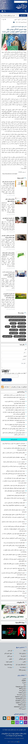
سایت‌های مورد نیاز (21, 664)
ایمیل (24, 356)
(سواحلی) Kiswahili (21, 701)
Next (3, 632)
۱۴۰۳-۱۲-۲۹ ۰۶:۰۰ (10, 195)
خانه (24, 651)
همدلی (7, 327)
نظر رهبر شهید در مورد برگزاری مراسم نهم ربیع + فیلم (13, 405)
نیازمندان (22, 330)
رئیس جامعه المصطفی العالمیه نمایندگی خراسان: (8, 272)
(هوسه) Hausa (22, 705)
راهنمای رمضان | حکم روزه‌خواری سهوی (10, 200)
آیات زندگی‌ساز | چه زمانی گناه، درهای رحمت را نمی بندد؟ (8, 182)
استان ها (23, 656)
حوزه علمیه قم (8, 653)
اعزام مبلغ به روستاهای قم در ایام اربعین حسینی (15, 502)
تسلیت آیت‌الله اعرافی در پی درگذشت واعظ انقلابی (14, 395)
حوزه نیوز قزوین (7, 336)
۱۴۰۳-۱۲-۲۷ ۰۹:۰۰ (10, 268)
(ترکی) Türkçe (22, 693)
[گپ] (17, 722)
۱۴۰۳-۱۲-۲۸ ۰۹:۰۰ (10, 214)
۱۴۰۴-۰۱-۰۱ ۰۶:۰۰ (10, 232)
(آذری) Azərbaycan (21, 699)
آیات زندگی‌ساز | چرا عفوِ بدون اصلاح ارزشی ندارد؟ (8, 219)
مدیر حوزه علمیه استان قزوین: (18, 27)
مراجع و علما (22, 653)
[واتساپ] (13, 722)
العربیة (24, 683)
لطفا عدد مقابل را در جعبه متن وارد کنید (15, 373)
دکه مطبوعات (20, 602)
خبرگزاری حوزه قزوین (19, 336)
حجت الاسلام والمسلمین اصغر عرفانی (15, 317)
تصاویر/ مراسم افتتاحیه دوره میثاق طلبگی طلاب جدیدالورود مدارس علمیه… (15, 492)
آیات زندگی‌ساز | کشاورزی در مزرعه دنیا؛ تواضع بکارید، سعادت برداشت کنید (8, 295)
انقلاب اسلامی (13, 330)
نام (25, 349)
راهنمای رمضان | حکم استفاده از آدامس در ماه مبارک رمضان (8, 254)
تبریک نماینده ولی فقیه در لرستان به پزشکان (15, 471)
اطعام (13, 327)
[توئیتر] (13, 718)
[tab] (14, 439)
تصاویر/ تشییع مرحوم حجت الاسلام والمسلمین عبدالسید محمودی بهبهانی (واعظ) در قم (15, 417)
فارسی (24, 679)
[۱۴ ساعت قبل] (14, 612)
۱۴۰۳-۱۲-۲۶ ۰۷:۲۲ (10, 249)
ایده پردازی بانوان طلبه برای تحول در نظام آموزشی (14, 485)
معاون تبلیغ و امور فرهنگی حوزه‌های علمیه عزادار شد (14, 488)
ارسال (6, 380)
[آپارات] (21, 718)
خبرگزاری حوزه (13, 333)
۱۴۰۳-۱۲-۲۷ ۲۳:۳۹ (9, 290)
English (24, 681)
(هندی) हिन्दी (22, 689)
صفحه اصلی (24, 19)
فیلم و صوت (9, 662)
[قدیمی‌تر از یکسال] (20, 184)
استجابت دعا (21, 327)
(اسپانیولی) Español (20, 697)
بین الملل (9, 656)
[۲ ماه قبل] (14, 632)
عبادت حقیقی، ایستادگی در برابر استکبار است (8, 275)
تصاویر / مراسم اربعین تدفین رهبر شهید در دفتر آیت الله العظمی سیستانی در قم (14, 413)
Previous (24, 632)
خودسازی (13, 323)
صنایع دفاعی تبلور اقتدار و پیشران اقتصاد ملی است (14, 526)
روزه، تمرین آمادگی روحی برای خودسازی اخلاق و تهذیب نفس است (14, 30)
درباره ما (10, 667)
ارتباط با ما (23, 667)
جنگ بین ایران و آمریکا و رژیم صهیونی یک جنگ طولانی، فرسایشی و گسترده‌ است (15, 425)
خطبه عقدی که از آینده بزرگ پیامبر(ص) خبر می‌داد (14, 542)
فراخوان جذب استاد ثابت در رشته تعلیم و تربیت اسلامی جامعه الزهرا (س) (15, 402)
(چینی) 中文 (22, 709)
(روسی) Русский (21, 695)
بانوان (10, 659)
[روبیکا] (25, 722)
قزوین (15, 19)
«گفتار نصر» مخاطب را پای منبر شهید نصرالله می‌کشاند (8, 236)
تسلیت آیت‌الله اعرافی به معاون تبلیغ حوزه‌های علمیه (14, 407)
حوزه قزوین (22, 340)
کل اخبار (10, 651)
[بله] (4, 718)
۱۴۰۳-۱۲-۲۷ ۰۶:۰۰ (10, 309)
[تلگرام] (17, 718)
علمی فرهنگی (22, 659)
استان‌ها (19, 19)
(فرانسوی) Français (21, 687)
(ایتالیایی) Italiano (21, 703)
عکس (24, 662)
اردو (25, 685)
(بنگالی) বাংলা (22, 691)
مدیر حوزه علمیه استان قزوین (17, 320)
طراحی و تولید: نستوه (12, 741)
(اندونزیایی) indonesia (20, 707)
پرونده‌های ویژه (19, 622)
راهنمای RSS (22, 670)
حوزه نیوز (22, 333)
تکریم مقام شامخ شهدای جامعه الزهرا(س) (16, 495)
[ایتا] (8, 718)
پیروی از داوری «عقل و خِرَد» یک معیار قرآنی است (14, 478)
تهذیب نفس (22, 323)
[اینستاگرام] (25, 718)
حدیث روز (23, 15)
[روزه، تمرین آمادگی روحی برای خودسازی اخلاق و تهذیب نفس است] (14, 42)
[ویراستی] (21, 722)
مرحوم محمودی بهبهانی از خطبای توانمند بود (15, 410)
